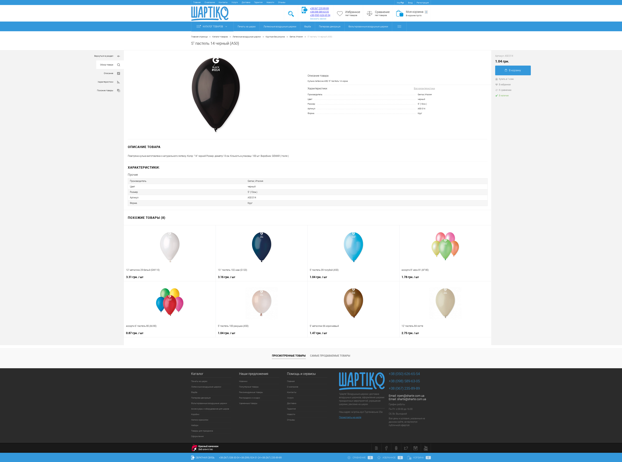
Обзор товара (106, 64)
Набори (194, 425)
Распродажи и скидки (249, 398)
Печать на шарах (247, 26)
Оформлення (197, 436)
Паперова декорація (329, 26)
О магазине (210, 2)
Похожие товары (105, 90)
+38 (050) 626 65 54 (320, 15)
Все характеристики (424, 88)
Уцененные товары (248, 403)
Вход (410, 2)
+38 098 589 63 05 (319, 12)
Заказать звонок (318, 18)
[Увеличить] (216, 94)
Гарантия (258, 2)
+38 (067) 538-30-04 (229, 457)
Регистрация (423, 2)
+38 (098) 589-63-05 (404, 381)
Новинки (243, 381)
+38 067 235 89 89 (319, 8)
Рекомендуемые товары (251, 392)
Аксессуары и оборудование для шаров (210, 409)
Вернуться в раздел (103, 56)
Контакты (223, 2)
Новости (270, 2)
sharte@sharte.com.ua (411, 399)
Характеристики (105, 82)
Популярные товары (249, 387)
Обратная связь (205, 457)
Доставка (246, 2)
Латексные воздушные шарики (280, 26)
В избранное (505, 84)
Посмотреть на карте (350, 417)
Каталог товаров (213, 26)
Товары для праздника (202, 431)
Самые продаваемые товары (330, 355)
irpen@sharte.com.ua (410, 395)
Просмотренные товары (289, 355)
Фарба (307, 26)
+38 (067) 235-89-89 (404, 388)
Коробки (195, 414)
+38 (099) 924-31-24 (250, 457)
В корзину (515, 70)
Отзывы (281, 2)
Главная (197, 2)
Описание (108, 73)
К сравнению (505, 89)
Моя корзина (416, 11)
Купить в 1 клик (506, 78)
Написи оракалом (199, 420)
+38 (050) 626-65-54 (404, 374)
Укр (398, 2)
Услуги (234, 2)
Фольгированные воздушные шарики (368, 26)
